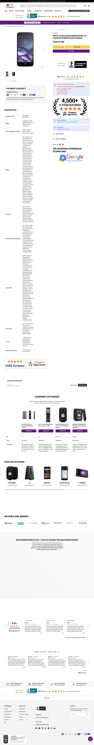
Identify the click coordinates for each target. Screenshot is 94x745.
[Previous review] (5, 626)
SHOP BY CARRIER (19, 10)
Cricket (47, 483)
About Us (6, 719)
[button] (88, 5)
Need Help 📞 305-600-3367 (32, 22)
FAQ (5, 722)
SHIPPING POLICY (48, 10)
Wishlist (21, 719)
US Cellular (64, 483)
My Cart (21, 717)
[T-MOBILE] (82, 473)
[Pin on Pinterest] (63, 144)
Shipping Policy (8, 711)
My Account (22, 708)
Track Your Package (23, 714)
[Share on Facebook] (60, 144)
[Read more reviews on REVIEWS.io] (82, 673)
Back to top (47, 698)
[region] (47, 662)
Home (5, 26)
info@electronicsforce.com (42, 724)
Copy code (66, 22)
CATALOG (11, 10)
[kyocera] (12, 473)
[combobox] (48, 5)
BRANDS (29, 10)
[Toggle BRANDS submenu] (33, 11)
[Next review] (88, 626)
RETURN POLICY (39, 10)
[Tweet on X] (57, 144)
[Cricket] (47, 473)
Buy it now (71, 51)
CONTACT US (58, 10)
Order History (22, 711)
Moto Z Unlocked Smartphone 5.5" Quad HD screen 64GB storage (16, 26)
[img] (14, 626)
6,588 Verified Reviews (14, 628)
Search (6, 708)
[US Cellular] (64, 473)
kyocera (12, 483)
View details (29, 430)
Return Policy (7, 714)
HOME (5, 10)
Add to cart (77, 47)
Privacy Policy (7, 717)
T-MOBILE (81, 483)
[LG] (29, 473)
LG (29, 483)
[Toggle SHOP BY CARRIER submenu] (25, 11)
